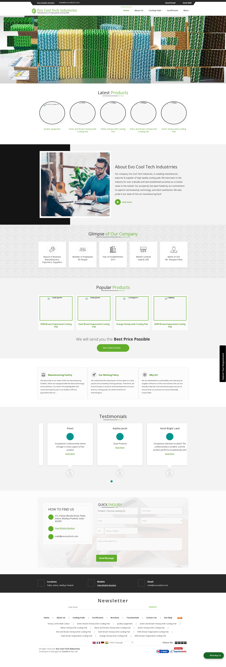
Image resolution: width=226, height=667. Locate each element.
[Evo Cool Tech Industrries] (53, 10)
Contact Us (151, 617)
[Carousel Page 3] (114, 481)
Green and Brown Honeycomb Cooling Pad (82, 130)
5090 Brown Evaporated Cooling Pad (56, 325)
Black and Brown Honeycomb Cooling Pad (143, 130)
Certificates (172, 10)
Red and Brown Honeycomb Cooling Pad (73, 631)
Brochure (115, 617)
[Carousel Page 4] (117, 481)
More (185, 10)
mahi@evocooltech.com (69, 2)
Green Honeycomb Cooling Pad (174, 130)
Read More (63, 454)
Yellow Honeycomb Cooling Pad (113, 130)
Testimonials (132, 617)
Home (126, 10)
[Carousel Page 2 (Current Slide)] (112, 481)
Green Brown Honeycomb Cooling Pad (93, 623)
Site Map (168, 617)
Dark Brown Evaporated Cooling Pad (94, 325)
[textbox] (117, 511)
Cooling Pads (155, 10)
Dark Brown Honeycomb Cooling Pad (114, 631)
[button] (46, 2)
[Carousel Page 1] (109, 481)
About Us (138, 10)
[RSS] (180, 617)
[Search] (195, 10)
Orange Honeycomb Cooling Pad (132, 324)
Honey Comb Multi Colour (59, 623)
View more (127, 202)
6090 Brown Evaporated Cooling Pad (170, 325)
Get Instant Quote (111, 347)
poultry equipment (52, 129)
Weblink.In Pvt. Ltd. (70, 651)
